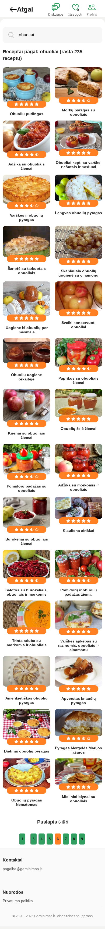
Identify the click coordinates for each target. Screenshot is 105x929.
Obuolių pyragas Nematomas (26, 802)
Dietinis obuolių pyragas (26, 751)
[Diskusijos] (59, 7)
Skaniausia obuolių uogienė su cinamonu (78, 273)
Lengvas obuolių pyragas (78, 213)
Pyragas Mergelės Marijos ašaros (78, 750)
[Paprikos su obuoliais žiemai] (78, 352)
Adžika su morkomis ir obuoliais (78, 487)
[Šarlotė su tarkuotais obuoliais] (26, 241)
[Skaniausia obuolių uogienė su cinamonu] (78, 242)
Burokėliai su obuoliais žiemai (26, 541)
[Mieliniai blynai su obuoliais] (78, 771)
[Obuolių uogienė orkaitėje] (26, 350)
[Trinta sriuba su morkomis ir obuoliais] (26, 615)
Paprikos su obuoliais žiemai (78, 380)
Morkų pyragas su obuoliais (78, 112)
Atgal (25, 9)
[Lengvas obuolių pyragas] (78, 188)
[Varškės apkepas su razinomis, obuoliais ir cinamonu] (78, 615)
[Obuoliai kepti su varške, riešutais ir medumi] (78, 136)
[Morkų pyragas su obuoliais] (78, 82)
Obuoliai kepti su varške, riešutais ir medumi (79, 164)
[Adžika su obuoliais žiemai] (26, 137)
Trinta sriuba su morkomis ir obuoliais (27, 642)
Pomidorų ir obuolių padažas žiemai (78, 592)
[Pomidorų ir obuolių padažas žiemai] (78, 564)
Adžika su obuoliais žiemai (26, 166)
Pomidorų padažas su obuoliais (27, 488)
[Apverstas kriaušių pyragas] (78, 671)
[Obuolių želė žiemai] (78, 403)
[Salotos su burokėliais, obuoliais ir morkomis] (26, 564)
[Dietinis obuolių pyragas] (26, 724)
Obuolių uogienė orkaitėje (26, 377)
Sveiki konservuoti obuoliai (78, 324)
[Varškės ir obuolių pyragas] (26, 189)
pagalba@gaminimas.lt (22, 869)
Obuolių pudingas (26, 114)
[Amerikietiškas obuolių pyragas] (26, 671)
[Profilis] (93, 7)
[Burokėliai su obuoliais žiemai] (26, 512)
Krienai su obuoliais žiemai (26, 435)
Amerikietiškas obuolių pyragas (26, 700)
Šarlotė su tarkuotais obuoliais (27, 270)
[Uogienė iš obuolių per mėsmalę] (26, 298)
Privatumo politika (18, 901)
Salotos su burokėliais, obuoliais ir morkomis (26, 592)
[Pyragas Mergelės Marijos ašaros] (78, 722)
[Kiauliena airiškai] (78, 508)
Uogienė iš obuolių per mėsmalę (27, 330)
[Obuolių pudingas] (26, 84)
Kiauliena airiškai (78, 530)
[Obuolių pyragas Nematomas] (26, 773)
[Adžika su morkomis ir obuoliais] (78, 459)
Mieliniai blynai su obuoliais (78, 798)
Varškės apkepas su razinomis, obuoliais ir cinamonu (78, 645)
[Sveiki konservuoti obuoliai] (78, 296)
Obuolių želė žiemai (78, 428)
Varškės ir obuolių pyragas (26, 217)
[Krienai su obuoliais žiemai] (26, 405)
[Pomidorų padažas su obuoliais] (26, 459)
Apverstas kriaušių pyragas (78, 700)
